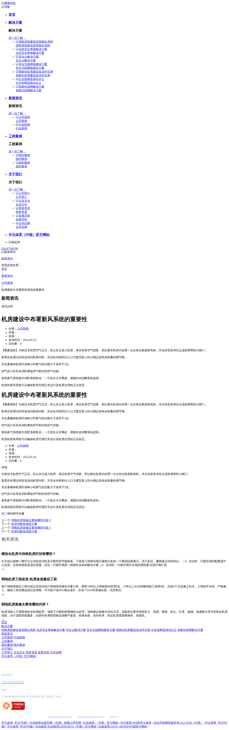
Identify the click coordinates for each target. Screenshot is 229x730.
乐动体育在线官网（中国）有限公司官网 (55, 722)
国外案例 (21, 166)
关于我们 (15, 174)
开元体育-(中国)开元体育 (136, 722)
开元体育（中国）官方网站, (29, 234)
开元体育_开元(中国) (14, 722)
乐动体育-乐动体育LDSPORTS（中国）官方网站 (65, 726)
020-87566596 (9, 248)
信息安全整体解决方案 (30, 52)
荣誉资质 (21, 211)
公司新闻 (21, 120)
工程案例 (15, 136)
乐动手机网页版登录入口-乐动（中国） (178, 722)
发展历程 (21, 219)
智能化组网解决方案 (29, 90)
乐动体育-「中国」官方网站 (100, 722)
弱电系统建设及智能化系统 (33, 45)
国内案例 (21, 158)
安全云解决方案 (26, 60)
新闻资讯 (15, 98)
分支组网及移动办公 (29, 82)
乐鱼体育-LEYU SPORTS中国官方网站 (122, 726)
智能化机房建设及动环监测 (33, 75)
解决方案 (15, 22)
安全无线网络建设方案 (30, 67)
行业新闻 (21, 128)
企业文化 (21, 204)
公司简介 (21, 196)
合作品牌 (21, 226)
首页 (12, 14)
